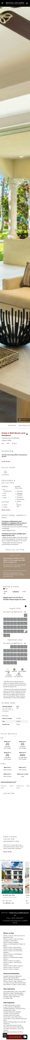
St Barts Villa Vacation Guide (11, 1005)
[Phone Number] (2, 3)
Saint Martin (6, 984)
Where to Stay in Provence (11, 967)
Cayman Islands (7, 979)
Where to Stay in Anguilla (10, 942)
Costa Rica (17, 979)
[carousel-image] (12, 878)
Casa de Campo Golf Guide (11, 1015)
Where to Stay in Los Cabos (11, 961)
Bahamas (11, 976)
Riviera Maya (21, 983)
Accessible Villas (8, 998)
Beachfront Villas (8, 993)
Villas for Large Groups (9, 995)
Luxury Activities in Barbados (11, 1007)
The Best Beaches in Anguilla (11, 1012)
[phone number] (2, 3)
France (5, 981)
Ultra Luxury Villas (20, 991)
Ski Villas (5, 996)
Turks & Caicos (21, 984)
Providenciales (15, 438)
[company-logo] (14, 3)
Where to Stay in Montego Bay (12, 949)
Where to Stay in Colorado (11, 969)
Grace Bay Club (6, 438)
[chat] (25, 1037)
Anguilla (5, 976)
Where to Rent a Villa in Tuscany (12, 966)
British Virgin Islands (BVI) (10, 978)
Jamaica (19, 981)
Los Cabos (6, 983)
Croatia (23, 979)
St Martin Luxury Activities (10, 1013)
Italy (15, 981)
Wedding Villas (18, 993)
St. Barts (13, 984)
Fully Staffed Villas (8, 991)
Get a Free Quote (15, 1037)
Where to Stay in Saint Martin (11, 947)
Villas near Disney (14, 996)
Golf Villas (20, 995)
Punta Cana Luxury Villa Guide (12, 1017)
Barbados (18, 976)
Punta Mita (13, 983)
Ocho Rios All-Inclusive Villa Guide (13, 1027)
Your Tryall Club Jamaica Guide (12, 1025)
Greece (10, 981)
